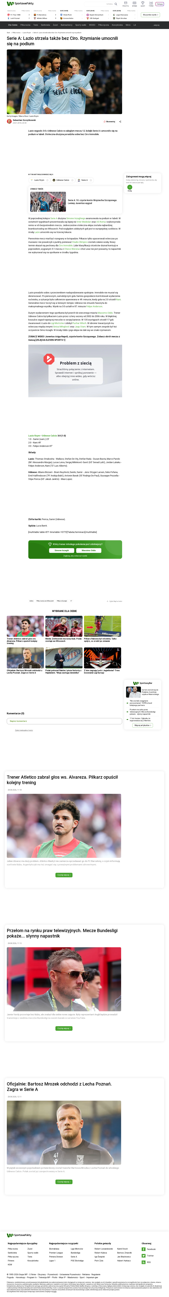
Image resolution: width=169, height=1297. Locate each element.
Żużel (55, 25)
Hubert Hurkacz (124, 1261)
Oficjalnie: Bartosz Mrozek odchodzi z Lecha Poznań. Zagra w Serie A (24, 671)
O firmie (32, 1274)
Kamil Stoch (122, 1249)
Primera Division (56, 1257)
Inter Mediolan (84, 222)
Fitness (11, 1261)
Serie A (53, 218)
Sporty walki (80, 25)
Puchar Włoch (79, 323)
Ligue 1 (52, 1261)
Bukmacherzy (66, 25)
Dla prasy (42, 1274)
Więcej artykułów (141, 725)
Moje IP (62, 1277)
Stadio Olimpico (80, 242)
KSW (10, 1264)
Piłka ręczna (103, 25)
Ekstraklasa (54, 1249)
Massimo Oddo (105, 313)
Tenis (35, 25)
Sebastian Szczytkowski (24, 120)
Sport (82, 1277)
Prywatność (53, 1274)
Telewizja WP (44, 1277)
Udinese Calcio (49, 435)
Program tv (32, 1277)
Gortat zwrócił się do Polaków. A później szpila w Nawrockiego (150, 692)
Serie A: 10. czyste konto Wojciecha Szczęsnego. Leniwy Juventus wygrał (92, 201)
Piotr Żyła (99, 1261)
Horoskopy (20, 1277)
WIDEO (92, 25)
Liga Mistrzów (77, 1249)
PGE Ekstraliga (77, 1261)
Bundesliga (75, 1253)
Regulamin (95, 1274)
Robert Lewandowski (104, 1249)
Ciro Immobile (66, 245)
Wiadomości (72, 1277)
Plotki (54, 1277)
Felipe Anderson (94, 306)
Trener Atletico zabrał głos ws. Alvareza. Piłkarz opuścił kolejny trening (22, 641)
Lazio (37, 232)
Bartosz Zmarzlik (124, 1253)
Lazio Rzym (27, 33)
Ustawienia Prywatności (70, 1274)
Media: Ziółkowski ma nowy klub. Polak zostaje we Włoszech (63, 640)
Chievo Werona (71, 249)
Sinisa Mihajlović (61, 326)
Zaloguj (160, 4)
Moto (128, 25)
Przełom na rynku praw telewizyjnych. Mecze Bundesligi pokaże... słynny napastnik (142, 712)
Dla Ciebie (12, 25)
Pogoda (10, 1277)
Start (8, 33)
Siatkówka (45, 25)
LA (134, 25)
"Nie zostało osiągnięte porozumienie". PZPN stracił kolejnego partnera (141, 703)
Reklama (86, 1274)
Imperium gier (92, 1277)
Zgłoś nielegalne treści (24, 730)
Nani (118, 299)
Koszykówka (117, 25)
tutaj (54, 1291)
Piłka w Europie (62, 601)
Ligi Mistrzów (57, 323)
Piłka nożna (25, 25)
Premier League (56, 1253)
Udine (31, 601)
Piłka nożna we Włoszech (45, 601)
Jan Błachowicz (124, 1257)
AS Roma (101, 222)
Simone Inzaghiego (75, 218)
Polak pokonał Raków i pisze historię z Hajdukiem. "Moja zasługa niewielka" (63, 671)
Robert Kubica (101, 1253)
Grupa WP (23, 1274)
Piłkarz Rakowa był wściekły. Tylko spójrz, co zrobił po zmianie (100, 640)
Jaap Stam (80, 326)
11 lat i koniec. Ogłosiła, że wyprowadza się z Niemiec (140, 719)
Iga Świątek (100, 1257)
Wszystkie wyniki (150, 15)
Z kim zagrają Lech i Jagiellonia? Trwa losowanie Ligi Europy (102, 671)
